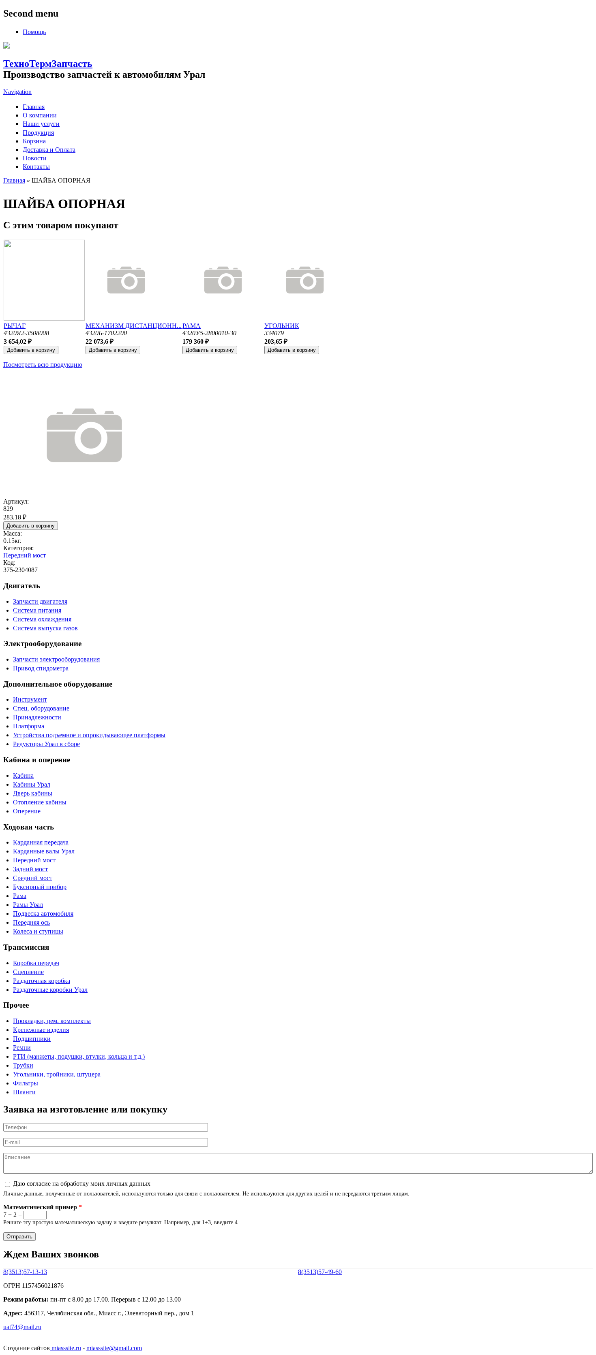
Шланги (24, 1092)
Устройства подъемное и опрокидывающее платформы (89, 735)
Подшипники (32, 1038)
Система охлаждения (42, 619)
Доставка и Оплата (49, 149)
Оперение (27, 811)
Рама (19, 895)
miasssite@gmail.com (114, 1347)
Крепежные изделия (41, 1029)
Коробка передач (36, 962)
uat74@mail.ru (22, 1326)
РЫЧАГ (15, 325)
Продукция (38, 132)
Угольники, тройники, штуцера (57, 1074)
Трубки (23, 1065)
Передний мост (24, 555)
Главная (34, 106)
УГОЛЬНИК (281, 325)
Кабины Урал (31, 784)
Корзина (34, 141)
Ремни (22, 1047)
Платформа (28, 726)
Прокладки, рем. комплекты (52, 1020)
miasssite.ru (65, 1347)
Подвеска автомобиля (43, 913)
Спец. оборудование (41, 708)
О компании (40, 115)
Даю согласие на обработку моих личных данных (81, 1183)
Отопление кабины (39, 802)
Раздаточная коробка (41, 980)
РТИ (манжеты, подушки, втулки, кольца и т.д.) (79, 1056)
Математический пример (42, 1207)
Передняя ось (31, 922)
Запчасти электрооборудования (56, 659)
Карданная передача (41, 842)
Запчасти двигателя (40, 601)
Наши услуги (41, 123)
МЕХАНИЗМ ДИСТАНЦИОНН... (134, 325)
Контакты (36, 166)
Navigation (17, 91)
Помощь (34, 31)
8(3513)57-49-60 (320, 1271)
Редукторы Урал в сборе (46, 743)
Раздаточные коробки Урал (50, 989)
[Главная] (6, 46)
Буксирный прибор (39, 886)
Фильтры (25, 1083)
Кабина (23, 775)
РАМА (191, 325)
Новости (35, 158)
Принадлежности (37, 717)
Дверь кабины (32, 793)
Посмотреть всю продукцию (42, 364)
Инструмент (30, 699)
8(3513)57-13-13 (25, 1271)
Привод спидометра (41, 668)
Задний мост (30, 869)
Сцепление (28, 971)
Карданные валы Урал (44, 851)
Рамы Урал (28, 904)
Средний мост (32, 877)
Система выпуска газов (45, 628)
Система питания (37, 610)
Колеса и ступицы (38, 931)
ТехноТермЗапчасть (47, 63)
